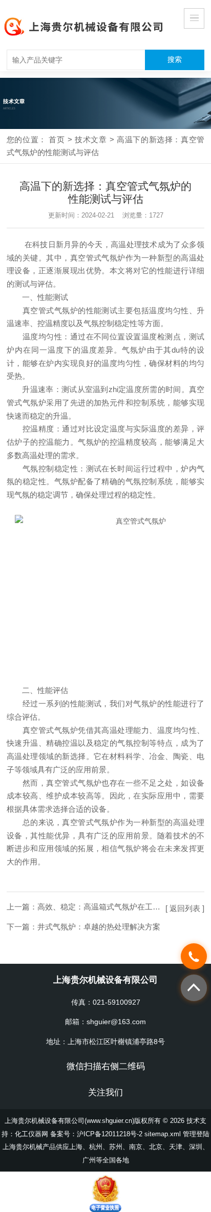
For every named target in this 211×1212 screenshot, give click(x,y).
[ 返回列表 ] (184, 908)
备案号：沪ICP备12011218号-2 (96, 1134)
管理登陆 (196, 1134)
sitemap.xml (162, 1134)
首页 (57, 139)
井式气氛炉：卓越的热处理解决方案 (98, 926)
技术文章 (91, 139)
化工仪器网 (31, 1134)
